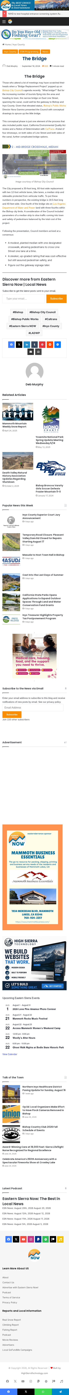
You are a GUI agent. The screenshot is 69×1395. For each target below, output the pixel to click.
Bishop (18, 312)
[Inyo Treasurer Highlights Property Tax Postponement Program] (11, 619)
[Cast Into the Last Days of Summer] (11, 582)
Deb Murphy (12, 66)
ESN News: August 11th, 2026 (17, 1218)
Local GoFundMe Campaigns (17, 1350)
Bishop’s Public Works (54, 105)
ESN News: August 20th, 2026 (17, 1208)
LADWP (35, 333)
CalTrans (49, 129)
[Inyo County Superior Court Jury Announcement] (11, 522)
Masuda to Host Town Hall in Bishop (43, 554)
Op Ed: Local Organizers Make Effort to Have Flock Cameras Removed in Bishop (43, 1110)
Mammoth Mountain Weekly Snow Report (14, 425)
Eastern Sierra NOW (23, 326)
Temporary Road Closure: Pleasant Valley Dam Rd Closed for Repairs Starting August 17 (43, 538)
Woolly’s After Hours (24, 1037)
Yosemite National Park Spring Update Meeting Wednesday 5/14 (49, 440)
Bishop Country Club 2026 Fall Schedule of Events (40, 1128)
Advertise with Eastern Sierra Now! (20, 1287)
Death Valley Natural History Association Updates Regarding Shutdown (14, 477)
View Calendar (9, 1054)
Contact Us (8, 1282)
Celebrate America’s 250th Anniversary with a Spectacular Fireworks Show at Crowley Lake (29, 1160)
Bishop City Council (12, 90)
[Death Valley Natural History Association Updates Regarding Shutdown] (17, 460)
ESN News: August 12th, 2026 (17, 1213)
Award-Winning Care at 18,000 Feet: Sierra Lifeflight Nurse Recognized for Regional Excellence (33, 1148)
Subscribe (56, 298)
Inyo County (19, 44)
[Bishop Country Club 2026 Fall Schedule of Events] (11, 1134)
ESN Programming (29, 51)
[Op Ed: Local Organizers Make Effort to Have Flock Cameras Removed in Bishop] (11, 1114)
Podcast (6, 1292)
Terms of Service (11, 1297)
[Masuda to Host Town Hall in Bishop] (11, 562)
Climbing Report (10, 1325)
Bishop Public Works (26, 319)
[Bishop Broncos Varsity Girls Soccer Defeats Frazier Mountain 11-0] (51, 467)
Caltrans (52, 319)
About (5, 1277)
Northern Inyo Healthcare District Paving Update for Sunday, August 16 (44, 1088)
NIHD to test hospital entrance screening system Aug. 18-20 (38, 13)
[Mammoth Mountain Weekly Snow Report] (17, 411)
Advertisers (8, 1345)
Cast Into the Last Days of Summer (42, 575)
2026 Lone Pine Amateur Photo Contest (34, 1009)
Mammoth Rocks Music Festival (30, 1018)
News (45, 51)
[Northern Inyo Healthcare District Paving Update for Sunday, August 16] (11, 1094)
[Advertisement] (34, 785)
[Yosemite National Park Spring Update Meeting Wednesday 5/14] (51, 418)
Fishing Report (9, 1330)
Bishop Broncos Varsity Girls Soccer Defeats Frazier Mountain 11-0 (49, 488)
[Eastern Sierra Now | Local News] (10, 21)
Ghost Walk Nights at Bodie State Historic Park (38, 1047)
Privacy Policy (9, 1302)
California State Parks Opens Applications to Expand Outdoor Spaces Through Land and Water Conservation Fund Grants (41, 600)
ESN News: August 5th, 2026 (17, 1224)
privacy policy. (54, 702)
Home (7, 44)
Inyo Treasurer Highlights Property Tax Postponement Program (42, 616)
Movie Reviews (10, 1340)
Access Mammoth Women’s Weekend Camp (36, 1028)
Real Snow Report (11, 1320)
